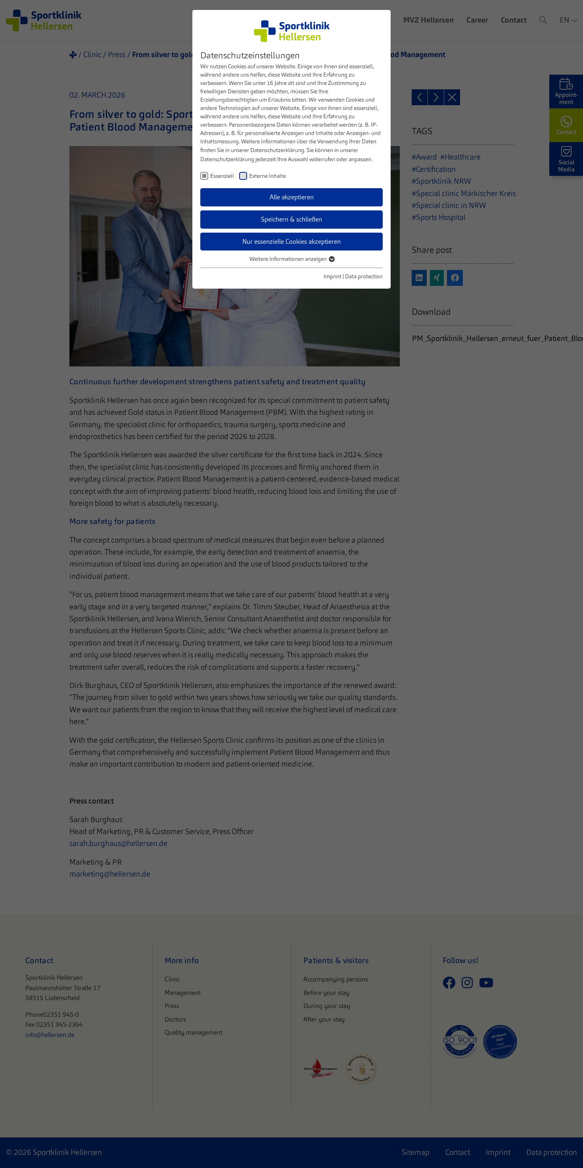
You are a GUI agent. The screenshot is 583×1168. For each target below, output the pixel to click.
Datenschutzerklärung (277, 150)
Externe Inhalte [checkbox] (267, 175)
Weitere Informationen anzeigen (288, 258)
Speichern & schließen (291, 219)
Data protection (364, 276)
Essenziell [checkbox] (222, 175)
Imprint (332, 276)
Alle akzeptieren (292, 197)
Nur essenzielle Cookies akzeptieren (291, 241)
